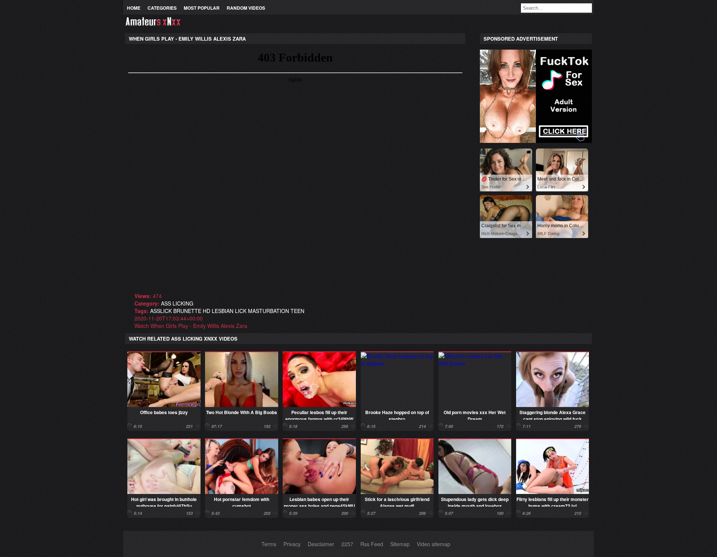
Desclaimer (321, 544)
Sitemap (400, 544)
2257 (347, 544)
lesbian (222, 311)
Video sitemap (433, 544)
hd (206, 311)
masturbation (268, 311)
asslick (161, 311)
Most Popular (202, 7)
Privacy (292, 544)
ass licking (177, 303)
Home (133, 7)
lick (240, 311)
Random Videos (246, 7)
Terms (268, 544)
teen (297, 311)
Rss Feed (371, 544)
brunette (187, 311)
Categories (162, 7)
